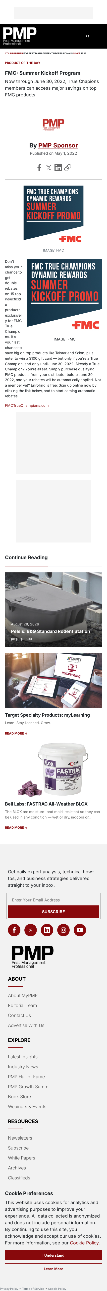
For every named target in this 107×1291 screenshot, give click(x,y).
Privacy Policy (9, 1289)
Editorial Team (22, 1005)
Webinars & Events (27, 1106)
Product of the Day (22, 63)
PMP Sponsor (58, 145)
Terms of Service (33, 1289)
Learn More (53, 1269)
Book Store (19, 1096)
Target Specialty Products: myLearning (47, 715)
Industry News (23, 1066)
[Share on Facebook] (39, 167)
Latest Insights (23, 1056)
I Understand (53, 1255)
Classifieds (19, 1177)
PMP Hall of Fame (26, 1076)
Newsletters (20, 1138)
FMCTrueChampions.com (27, 405)
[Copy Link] (67, 167)
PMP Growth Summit (29, 1086)
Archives (17, 1167)
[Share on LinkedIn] (58, 167)
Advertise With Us (26, 1025)
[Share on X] (49, 167)
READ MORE (15, 733)
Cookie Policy (84, 1242)
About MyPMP (23, 995)
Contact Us (19, 1015)
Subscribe (53, 911)
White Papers (21, 1157)
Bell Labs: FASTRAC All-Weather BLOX (46, 804)
